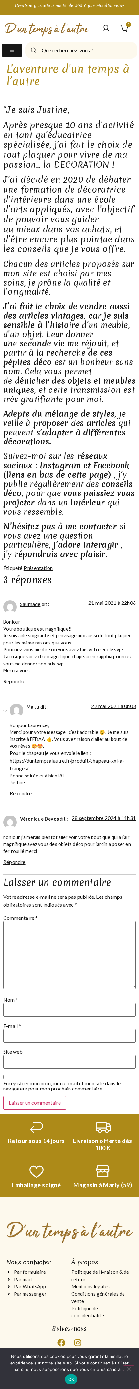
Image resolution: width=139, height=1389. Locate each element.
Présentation (38, 568)
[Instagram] (78, 1343)
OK (71, 1379)
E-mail (12, 1026)
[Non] (128, 1368)
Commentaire (20, 917)
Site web (13, 1051)
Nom (10, 999)
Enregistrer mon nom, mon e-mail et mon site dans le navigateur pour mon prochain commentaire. (62, 1086)
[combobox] (81, 50)
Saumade (30, 604)
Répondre (14, 681)
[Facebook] (61, 1343)
